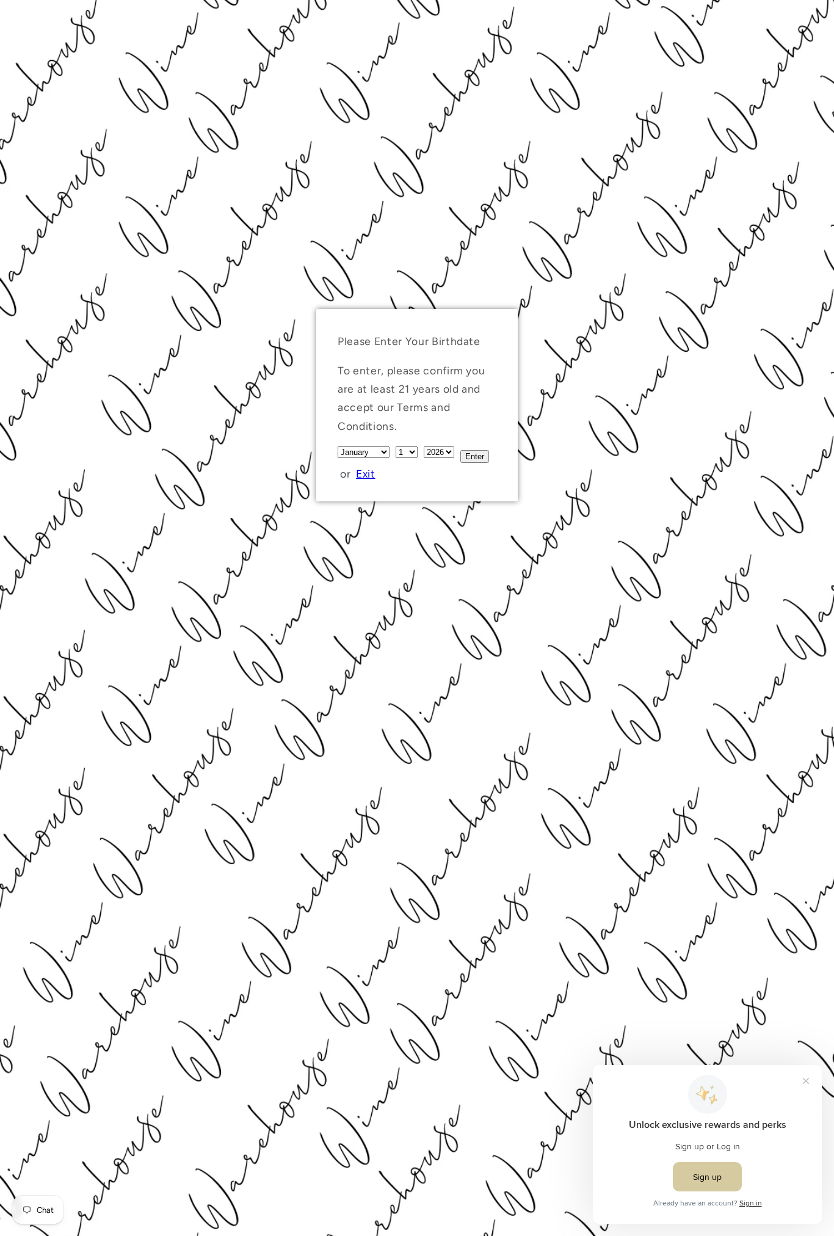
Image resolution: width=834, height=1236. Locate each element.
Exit (365, 473)
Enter (474, 456)
